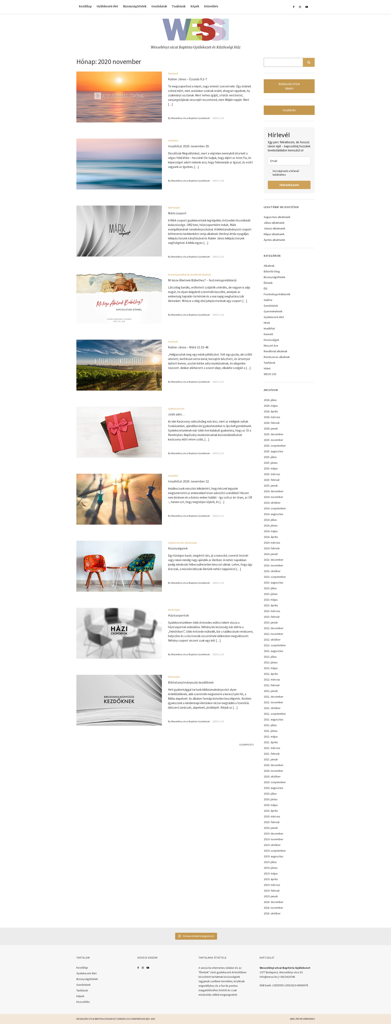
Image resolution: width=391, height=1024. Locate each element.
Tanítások (179, 6)
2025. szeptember (275, 445)
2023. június (271, 594)
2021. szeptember (275, 714)
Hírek (267, 323)
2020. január (271, 828)
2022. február (272, 685)
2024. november (273, 497)
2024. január (271, 554)
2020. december (273, 765)
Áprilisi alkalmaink (274, 240)
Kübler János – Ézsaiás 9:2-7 (187, 79)
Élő (265, 288)
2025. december (273, 434)
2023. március (272, 611)
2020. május (271, 805)
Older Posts (246, 744)
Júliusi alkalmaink (274, 223)
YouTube (148, 968)
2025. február (272, 480)
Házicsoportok (178, 615)
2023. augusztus (273, 582)
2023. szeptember (275, 577)
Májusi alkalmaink (274, 234)
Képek (194, 6)
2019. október (272, 845)
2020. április (271, 811)
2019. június (271, 868)
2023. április (271, 605)
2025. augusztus (273, 451)
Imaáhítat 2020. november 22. (188, 481)
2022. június (271, 662)
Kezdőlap (85, 6)
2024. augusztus (273, 514)
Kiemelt (268, 334)
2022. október (272, 639)
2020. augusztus (273, 788)
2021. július (270, 725)
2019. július (270, 862)
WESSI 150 (270, 374)
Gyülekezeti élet (107, 6)
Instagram (143, 968)
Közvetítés (211, 6)
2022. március (272, 679)
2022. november (273, 634)
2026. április (271, 411)
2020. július (270, 793)
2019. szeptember (275, 850)
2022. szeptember (275, 645)
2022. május (271, 668)
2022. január (271, 691)
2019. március (272, 885)
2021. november (273, 702)
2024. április (271, 537)
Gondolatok (159, 6)
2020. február (272, 822)
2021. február (272, 753)
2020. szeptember (275, 782)
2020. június (271, 799)
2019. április (271, 879)
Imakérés (289, 110)
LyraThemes (309, 1018)
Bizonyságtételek (134, 6)
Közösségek (174, 207)
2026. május (271, 405)
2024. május (271, 531)
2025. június (271, 463)
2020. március (272, 816)
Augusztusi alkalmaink (277, 217)
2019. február (272, 890)
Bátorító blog (272, 271)
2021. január (271, 759)
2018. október (272, 913)
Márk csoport (177, 213)
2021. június (271, 731)
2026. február (272, 423)
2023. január (271, 622)
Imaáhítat (173, 140)
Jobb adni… (176, 414)
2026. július (270, 400)
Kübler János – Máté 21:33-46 (188, 347)
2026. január (271, 428)
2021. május (271, 736)
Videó (267, 368)
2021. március (272, 748)
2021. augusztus (273, 719)
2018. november (273, 907)
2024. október (272, 502)
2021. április (271, 742)
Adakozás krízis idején (289, 86)
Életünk (268, 283)
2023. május (271, 599)
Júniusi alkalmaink (274, 228)
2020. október (272, 776)
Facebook (138, 968)
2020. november (273, 771)
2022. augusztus (273, 651)
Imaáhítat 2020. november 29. (188, 146)
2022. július (270, 656)
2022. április (271, 674)
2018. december (273, 902)
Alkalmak (269, 266)
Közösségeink (178, 548)
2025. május (271, 468)
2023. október (272, 571)
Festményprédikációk (179, 274)
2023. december (273, 560)
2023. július (270, 588)
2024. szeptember (275, 508)
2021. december (273, 696)
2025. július (270, 457)
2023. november (273, 565)
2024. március (272, 542)
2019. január (271, 896)
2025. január (271, 485)
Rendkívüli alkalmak (200, 274)
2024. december (273, 491)
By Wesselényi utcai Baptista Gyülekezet (189, 118)
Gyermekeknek (273, 311)
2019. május (271, 873)
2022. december (273, 628)
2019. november (273, 839)
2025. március (272, 474)
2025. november (273, 440)
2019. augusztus (273, 856)
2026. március (272, 417)
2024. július (270, 520)
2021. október (272, 708)
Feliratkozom (289, 185)
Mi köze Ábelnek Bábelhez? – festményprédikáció (202, 280)
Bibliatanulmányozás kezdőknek (191, 682)
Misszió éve (271, 345)
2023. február (272, 617)
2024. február (272, 548)
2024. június (271, 525)
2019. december (273, 833)
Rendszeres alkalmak (277, 357)
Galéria (268, 300)
